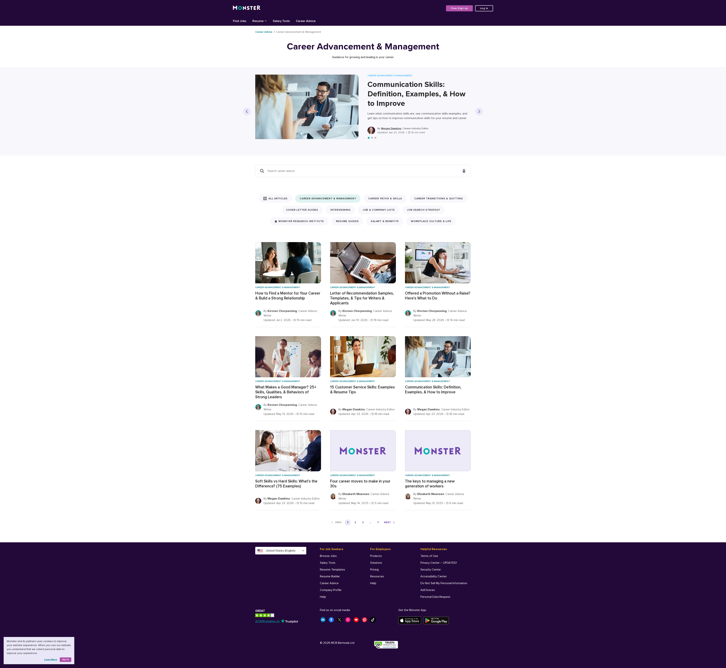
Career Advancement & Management (328, 198)
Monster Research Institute (301, 221)
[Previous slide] (247, 111)
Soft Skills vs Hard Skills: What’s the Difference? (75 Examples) (286, 484)
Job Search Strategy (423, 209)
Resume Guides (347, 221)
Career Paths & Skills (385, 198)
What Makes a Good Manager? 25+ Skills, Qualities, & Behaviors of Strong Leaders (285, 392)
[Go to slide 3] (375, 138)
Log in (484, 8)
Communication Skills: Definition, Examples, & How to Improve (416, 94)
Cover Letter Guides (302, 209)
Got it (65, 659)
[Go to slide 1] (369, 138)
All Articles (278, 198)
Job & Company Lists (379, 209)
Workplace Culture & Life (431, 221)
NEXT (387, 522)
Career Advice (263, 32)
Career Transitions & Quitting (438, 198)
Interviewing (340, 209)
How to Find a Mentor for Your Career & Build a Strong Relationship (287, 296)
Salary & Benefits (385, 221)
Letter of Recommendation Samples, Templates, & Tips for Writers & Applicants (362, 298)
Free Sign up (459, 8)
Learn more (50, 659)
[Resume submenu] (265, 20)
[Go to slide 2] (372, 138)
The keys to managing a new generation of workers (430, 484)
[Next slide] (479, 111)
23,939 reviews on (267, 621)
